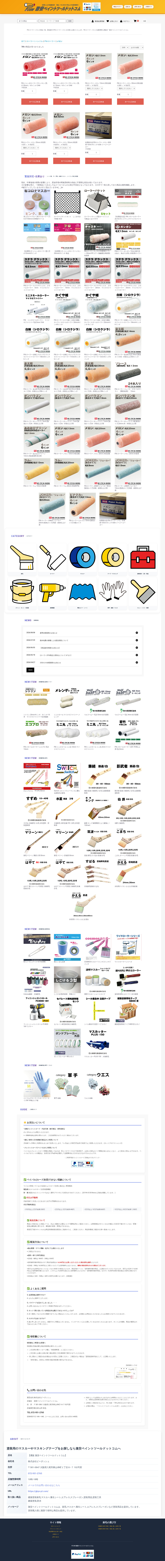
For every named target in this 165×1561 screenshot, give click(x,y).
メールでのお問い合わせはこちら (44, 1485)
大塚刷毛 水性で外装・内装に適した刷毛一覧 (109, 1526)
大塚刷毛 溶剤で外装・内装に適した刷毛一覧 (109, 1528)
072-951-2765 (35, 1473)
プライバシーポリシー (55, 1528)
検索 (70, 21)
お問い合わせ (137, 6)
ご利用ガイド (148, 6)
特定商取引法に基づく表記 (55, 1531)
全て (23, 41)
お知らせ (128, 6)
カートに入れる (34, 102)
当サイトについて (55, 1526)
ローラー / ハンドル (35, 41)
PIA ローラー (50, 41)
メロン (59, 41)
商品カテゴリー (117, 6)
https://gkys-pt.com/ (38, 1491)
